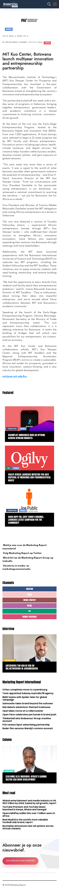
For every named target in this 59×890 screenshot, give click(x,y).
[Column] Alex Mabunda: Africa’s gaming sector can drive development (26, 778)
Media (29, 594)
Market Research (29, 616)
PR (29, 611)
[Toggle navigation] (55, 4)
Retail (29, 605)
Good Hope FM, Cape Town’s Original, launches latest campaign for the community (26, 520)
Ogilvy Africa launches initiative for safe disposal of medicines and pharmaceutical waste (29, 477)
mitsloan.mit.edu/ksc (14, 376)
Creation (29, 588)
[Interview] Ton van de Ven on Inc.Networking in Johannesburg (22, 667)
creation (32, 42)
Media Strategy (29, 600)
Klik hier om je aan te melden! (20, 861)
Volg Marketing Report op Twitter (22, 553)
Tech (47, 43)
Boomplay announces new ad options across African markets (26, 436)
